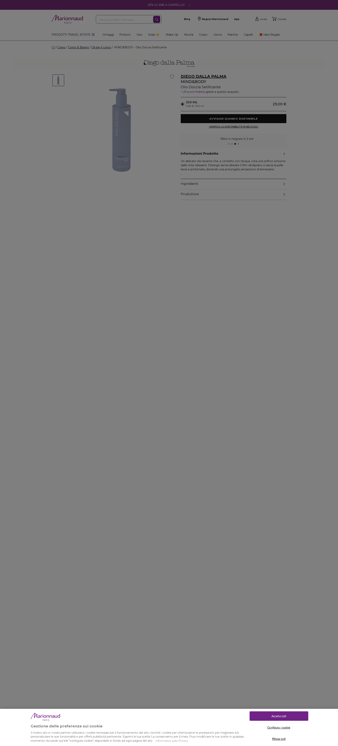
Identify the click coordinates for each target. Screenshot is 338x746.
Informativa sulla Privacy (172, 740)
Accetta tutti (278, 716)
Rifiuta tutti (279, 739)
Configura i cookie (278, 727)
